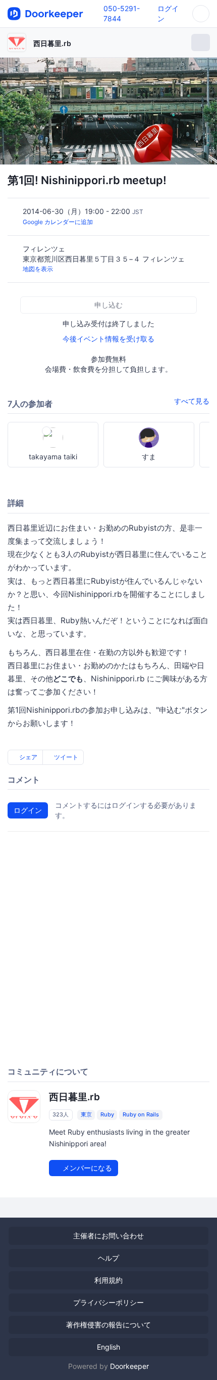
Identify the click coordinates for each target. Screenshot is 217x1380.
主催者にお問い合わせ (108, 1235)
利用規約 (108, 1280)
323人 (60, 1114)
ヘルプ (108, 1258)
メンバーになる (86, 1167)
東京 (86, 1114)
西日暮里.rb (52, 43)
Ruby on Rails (141, 1114)
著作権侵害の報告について (108, 1324)
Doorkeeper (129, 1366)
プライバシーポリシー (108, 1302)
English (108, 1347)
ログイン (28, 810)
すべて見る (191, 401)
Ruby (107, 1114)
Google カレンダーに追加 (58, 222)
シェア (27, 757)
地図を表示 (38, 269)
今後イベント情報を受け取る (108, 338)
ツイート (65, 757)
